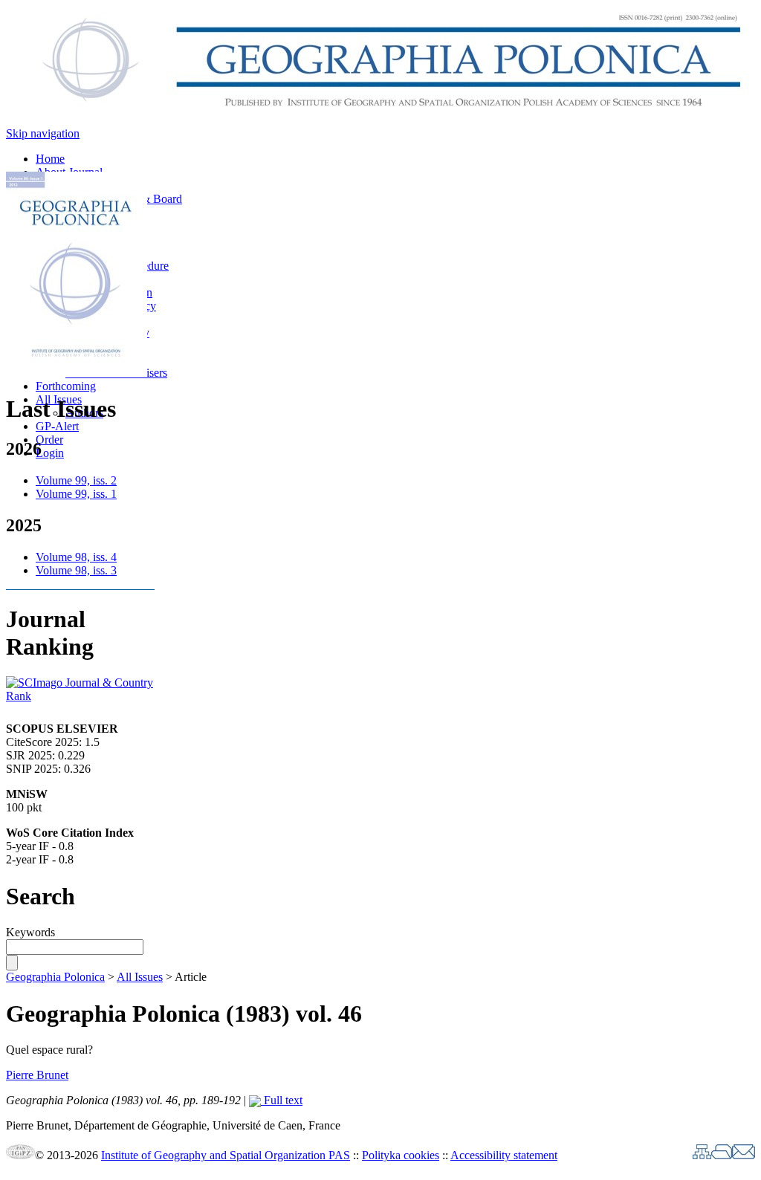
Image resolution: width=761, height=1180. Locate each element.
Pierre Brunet (37, 1075)
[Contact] (743, 1155)
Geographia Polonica (55, 976)
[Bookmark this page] (721, 1155)
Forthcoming (66, 386)
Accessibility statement (503, 1155)
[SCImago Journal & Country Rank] (80, 696)
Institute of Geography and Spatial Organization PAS (225, 1155)
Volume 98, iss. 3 (76, 570)
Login (50, 453)
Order (49, 439)
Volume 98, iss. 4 (76, 557)
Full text (281, 1100)
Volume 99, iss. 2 (76, 480)
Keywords (30, 932)
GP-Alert (57, 426)
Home (50, 158)
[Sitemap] (702, 1155)
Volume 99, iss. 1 (76, 493)
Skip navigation (43, 133)
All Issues (140, 976)
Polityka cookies (400, 1155)
